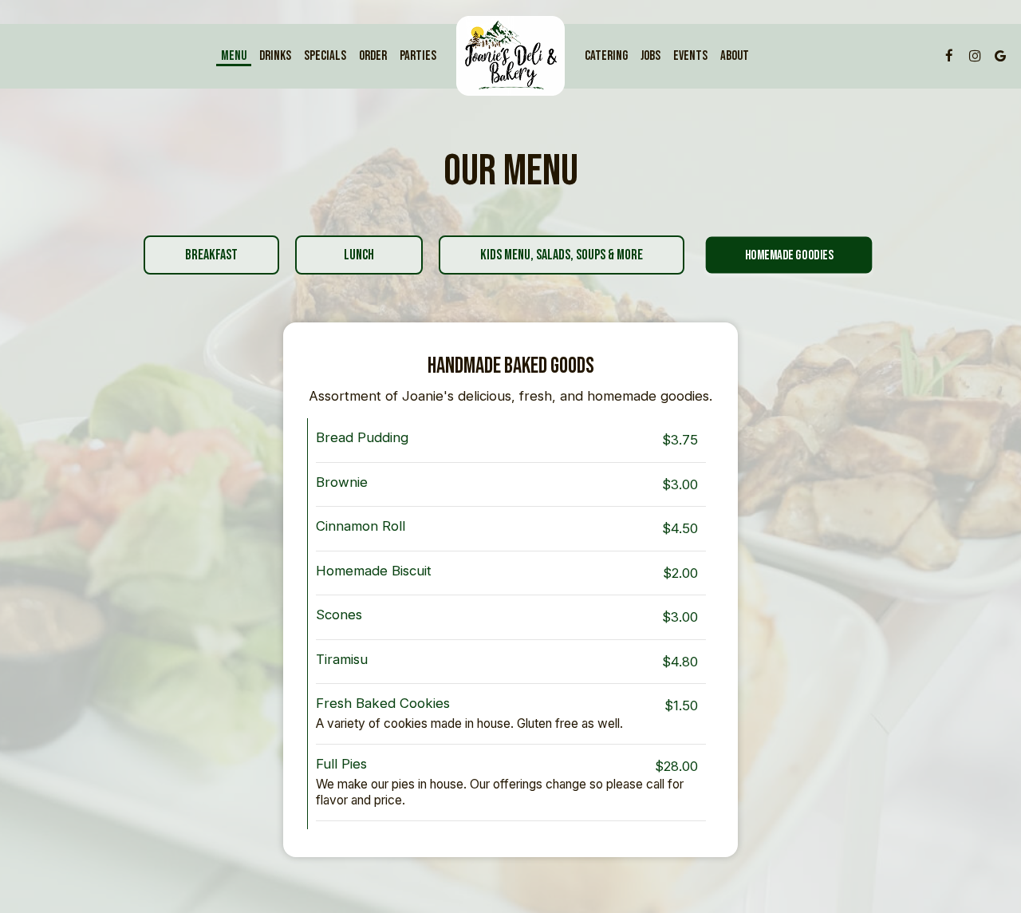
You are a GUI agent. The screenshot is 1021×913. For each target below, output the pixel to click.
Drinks (275, 56)
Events (690, 56)
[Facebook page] (949, 56)
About (734, 56)
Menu (233, 56)
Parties (418, 56)
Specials (325, 56)
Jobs (650, 56)
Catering (606, 56)
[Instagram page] (974, 56)
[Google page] (1000, 56)
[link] (510, 56)
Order (373, 56)
